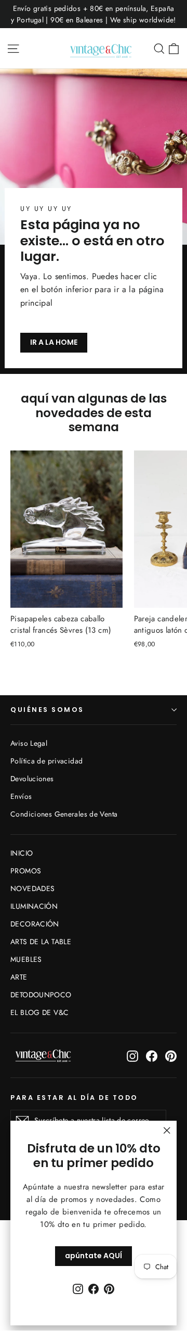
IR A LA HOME (53, 342)
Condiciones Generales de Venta (63, 814)
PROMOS (25, 871)
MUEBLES (26, 959)
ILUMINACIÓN (34, 906)
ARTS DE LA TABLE (40, 941)
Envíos (21, 796)
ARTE (19, 977)
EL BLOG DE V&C (39, 1012)
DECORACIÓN (34, 924)
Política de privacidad (46, 761)
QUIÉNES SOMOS (47, 709)
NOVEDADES (32, 888)
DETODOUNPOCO (41, 994)
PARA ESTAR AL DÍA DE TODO (74, 1097)
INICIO (21, 853)
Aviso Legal (28, 743)
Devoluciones (32, 778)
